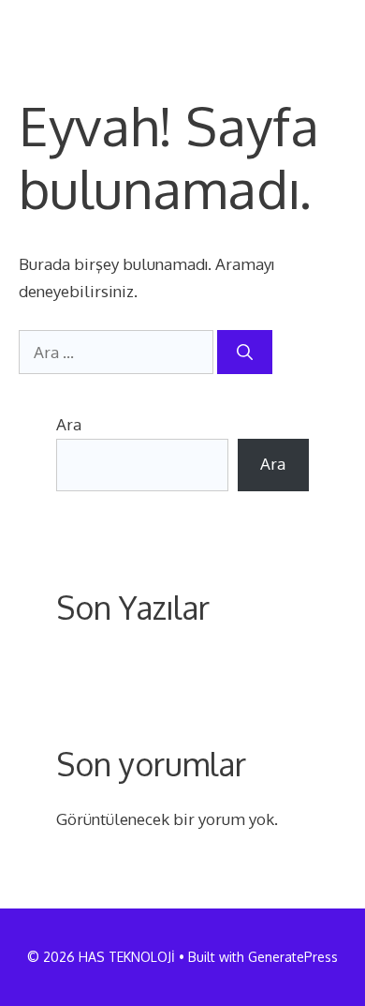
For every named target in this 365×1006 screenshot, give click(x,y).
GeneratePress (293, 957)
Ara (68, 424)
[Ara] (244, 352)
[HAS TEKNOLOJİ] (83, 28)
